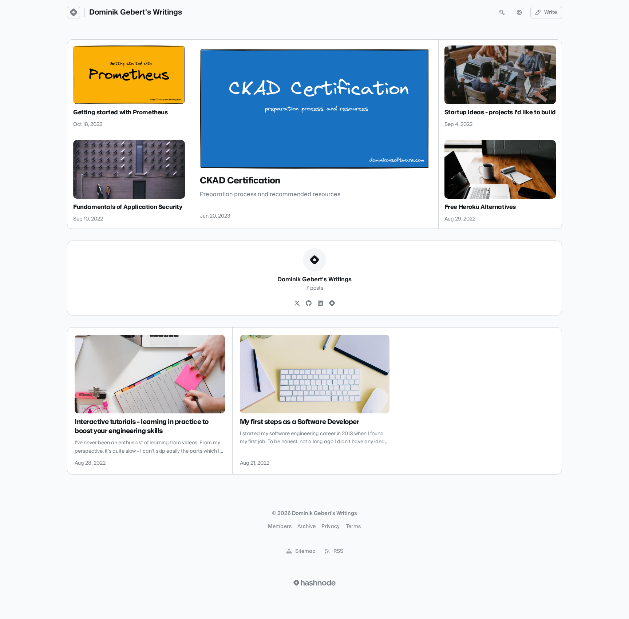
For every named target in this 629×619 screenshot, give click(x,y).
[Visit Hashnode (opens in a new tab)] (314, 582)
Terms (353, 526)
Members (279, 526)
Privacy (330, 526)
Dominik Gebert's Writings (135, 12)
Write (550, 12)
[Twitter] (297, 303)
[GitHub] (308, 303)
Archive (306, 526)
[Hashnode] (332, 303)
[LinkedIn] (320, 303)
